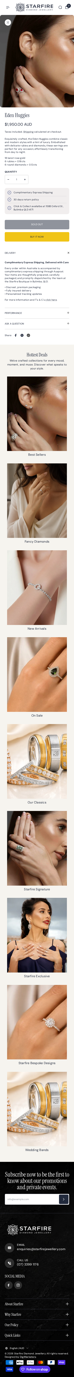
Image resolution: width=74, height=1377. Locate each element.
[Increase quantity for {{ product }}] (25, 179)
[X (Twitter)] (22, 335)
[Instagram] (18, 1285)
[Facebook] (15, 335)
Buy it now (37, 236)
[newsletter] (63, 1199)
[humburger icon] (8, 7)
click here (51, 299)
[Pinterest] (28, 335)
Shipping (28, 131)
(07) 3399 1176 (27, 1264)
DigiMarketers (28, 1356)
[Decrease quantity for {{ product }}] (8, 179)
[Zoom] (8, 22)
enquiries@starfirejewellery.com (41, 1249)
